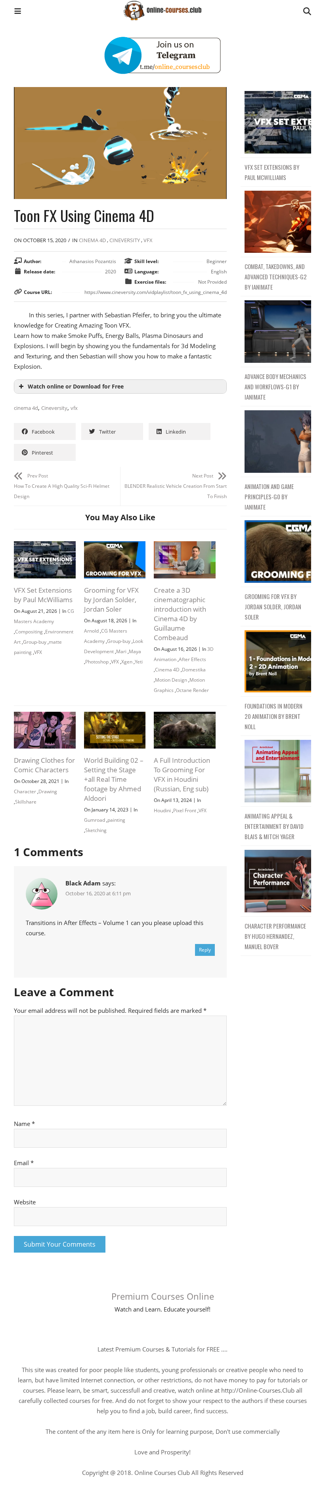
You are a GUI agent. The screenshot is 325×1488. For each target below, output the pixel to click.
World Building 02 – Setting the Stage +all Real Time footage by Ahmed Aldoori (113, 779)
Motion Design (171, 680)
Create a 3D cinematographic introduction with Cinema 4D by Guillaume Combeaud (180, 614)
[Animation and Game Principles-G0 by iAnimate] (276, 441)
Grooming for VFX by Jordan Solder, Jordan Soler (111, 600)
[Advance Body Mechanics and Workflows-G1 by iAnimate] (276, 331)
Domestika (194, 669)
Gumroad (94, 820)
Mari (121, 651)
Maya (135, 651)
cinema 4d (26, 407)
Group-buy (34, 642)
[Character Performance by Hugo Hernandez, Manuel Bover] (276, 881)
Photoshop (97, 661)
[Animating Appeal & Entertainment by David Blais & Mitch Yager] (276, 771)
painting (116, 820)
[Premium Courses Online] (162, 7)
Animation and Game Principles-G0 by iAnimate (269, 496)
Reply (205, 949)
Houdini (162, 810)
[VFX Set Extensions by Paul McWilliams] (45, 546)
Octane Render (192, 690)
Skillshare (25, 801)
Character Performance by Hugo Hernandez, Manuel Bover (275, 936)
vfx (74, 407)
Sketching (96, 830)
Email (24, 1163)
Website (25, 1202)
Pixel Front (184, 810)
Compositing (29, 631)
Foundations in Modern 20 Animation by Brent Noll (273, 716)
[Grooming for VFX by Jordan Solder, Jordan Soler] (115, 546)
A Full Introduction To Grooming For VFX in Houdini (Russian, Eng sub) (182, 774)
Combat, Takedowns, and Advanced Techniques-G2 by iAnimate (276, 276)
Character (25, 791)
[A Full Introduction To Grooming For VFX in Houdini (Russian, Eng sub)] (185, 717)
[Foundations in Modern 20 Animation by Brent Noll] (276, 661)
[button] (17, 12)
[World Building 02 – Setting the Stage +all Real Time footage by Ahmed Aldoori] (115, 717)
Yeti (139, 661)
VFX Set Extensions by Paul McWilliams (43, 595)
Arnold (91, 630)
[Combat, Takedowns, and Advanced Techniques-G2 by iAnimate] (276, 222)
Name (24, 1124)
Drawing (47, 791)
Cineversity (124, 240)
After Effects (192, 659)
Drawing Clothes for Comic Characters (44, 765)
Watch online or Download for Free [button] (76, 386)
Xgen (126, 661)
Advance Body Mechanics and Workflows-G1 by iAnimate (275, 386)
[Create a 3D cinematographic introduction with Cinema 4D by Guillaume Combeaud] (185, 546)
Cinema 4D (92, 240)
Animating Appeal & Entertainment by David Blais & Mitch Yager (274, 826)
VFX (148, 240)
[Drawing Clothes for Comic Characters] (45, 717)
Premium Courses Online (162, 1296)
